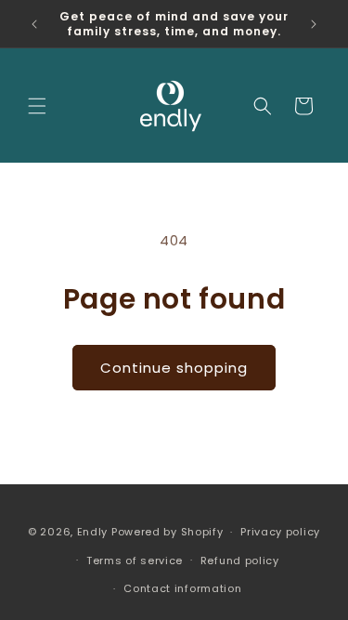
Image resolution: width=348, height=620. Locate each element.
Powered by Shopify (167, 531)
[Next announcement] (313, 24)
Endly (93, 531)
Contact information (182, 588)
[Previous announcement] (34, 24)
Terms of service (134, 560)
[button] (37, 106)
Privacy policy (280, 531)
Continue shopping (174, 367)
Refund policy (239, 560)
